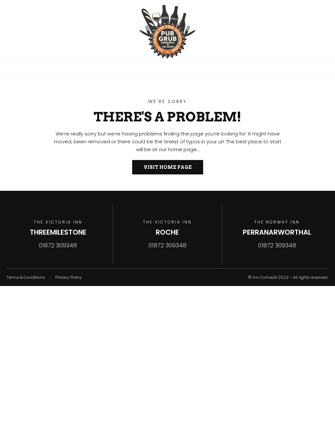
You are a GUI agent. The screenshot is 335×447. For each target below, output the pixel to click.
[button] (167, 71)
